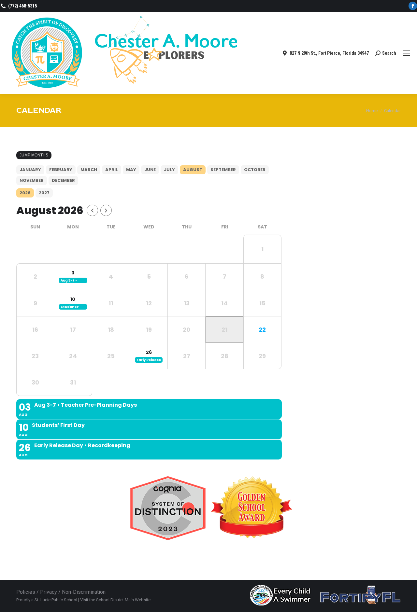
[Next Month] (106, 210)
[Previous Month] (92, 210)
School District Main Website (123, 599)
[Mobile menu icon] (406, 53)
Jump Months (34, 155)
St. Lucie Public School (56, 599)
